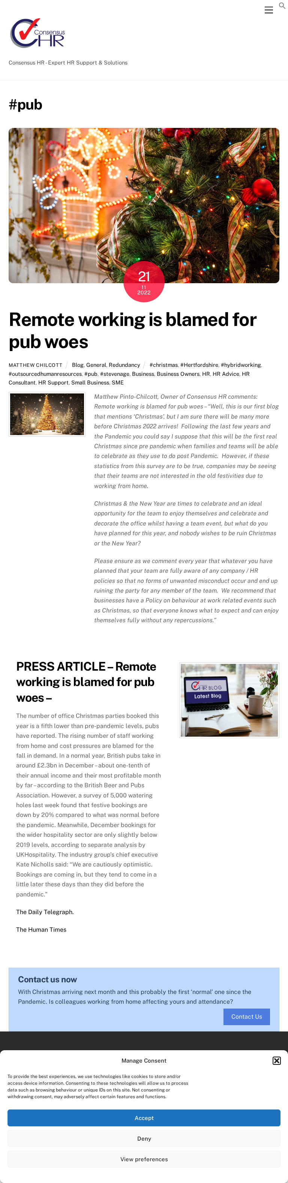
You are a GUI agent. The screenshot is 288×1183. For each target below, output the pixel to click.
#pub (91, 374)
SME (118, 382)
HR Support (53, 382)
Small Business (90, 382)
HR (206, 374)
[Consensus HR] (37, 52)
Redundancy (124, 365)
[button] (276, 1060)
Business (143, 374)
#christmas (164, 365)
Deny (144, 1138)
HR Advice (226, 374)
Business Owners (178, 374)
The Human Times (41, 929)
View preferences (144, 1159)
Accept (144, 1118)
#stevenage (114, 374)
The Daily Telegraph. (45, 912)
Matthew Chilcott (35, 365)
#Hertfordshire (199, 365)
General (96, 365)
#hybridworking (241, 365)
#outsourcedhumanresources (45, 374)
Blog (78, 365)
